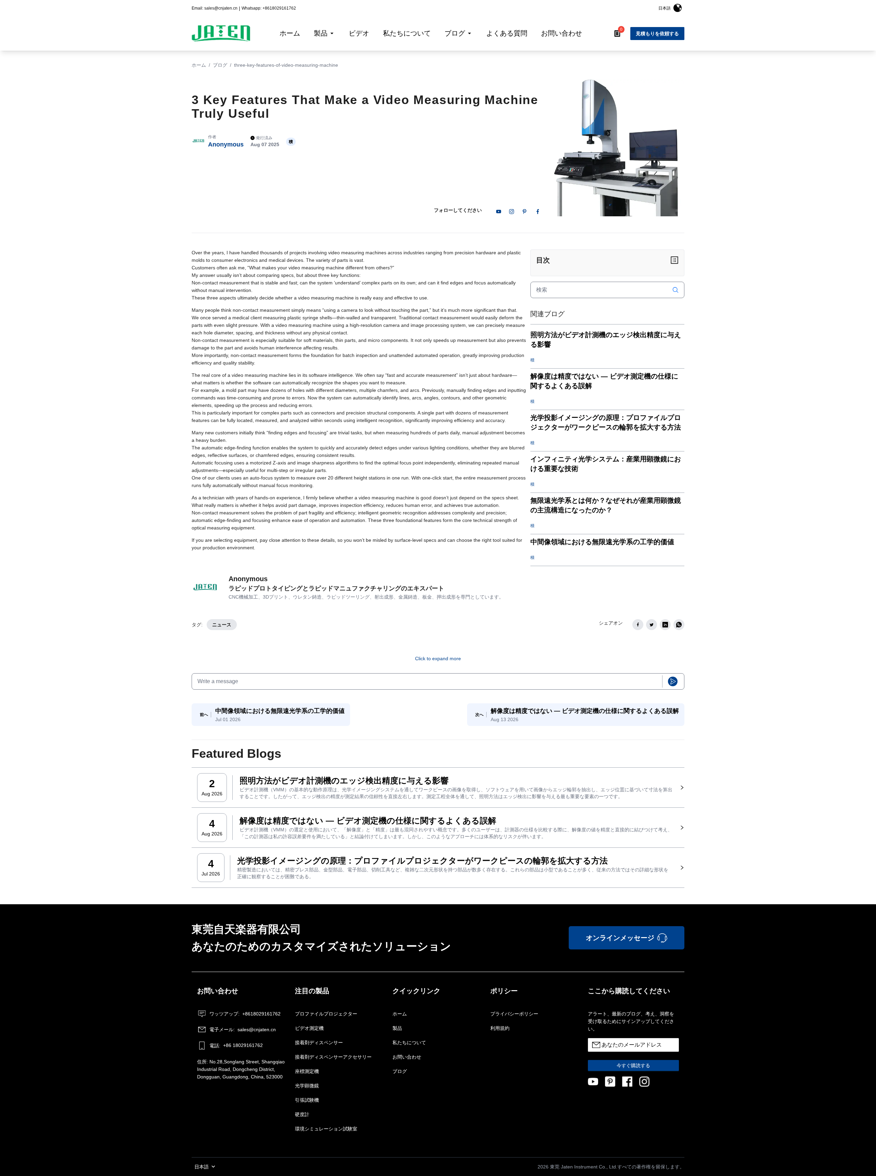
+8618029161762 (245, 1014)
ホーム (199, 65)
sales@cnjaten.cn (242, 1029)
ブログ (220, 65)
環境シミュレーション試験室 (326, 1129)
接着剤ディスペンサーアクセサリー (333, 1057)
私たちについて (409, 1042)
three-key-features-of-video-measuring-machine (286, 65)
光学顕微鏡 (307, 1085)
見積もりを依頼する (657, 33)
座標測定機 (307, 1071)
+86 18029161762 (236, 1045)
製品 (397, 1028)
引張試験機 (307, 1100)
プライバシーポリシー (514, 1014)
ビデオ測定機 (309, 1028)
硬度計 (302, 1114)
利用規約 (500, 1028)
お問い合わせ (406, 1057)
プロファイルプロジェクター (326, 1014)
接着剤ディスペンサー (319, 1042)
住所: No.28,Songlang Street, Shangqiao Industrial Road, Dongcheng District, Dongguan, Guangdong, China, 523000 (241, 1069)
